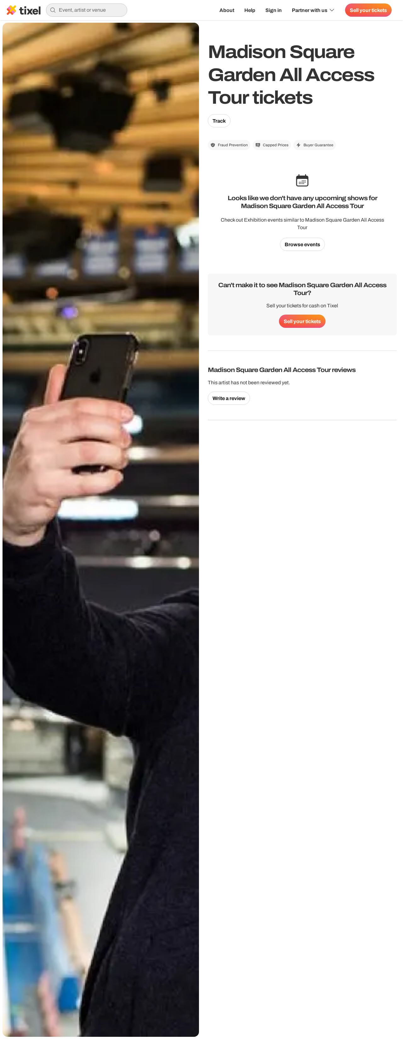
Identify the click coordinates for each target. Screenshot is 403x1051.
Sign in (273, 10)
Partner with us (309, 10)
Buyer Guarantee (318, 145)
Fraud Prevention (233, 145)
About (226, 10)
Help (249, 10)
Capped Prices (275, 145)
